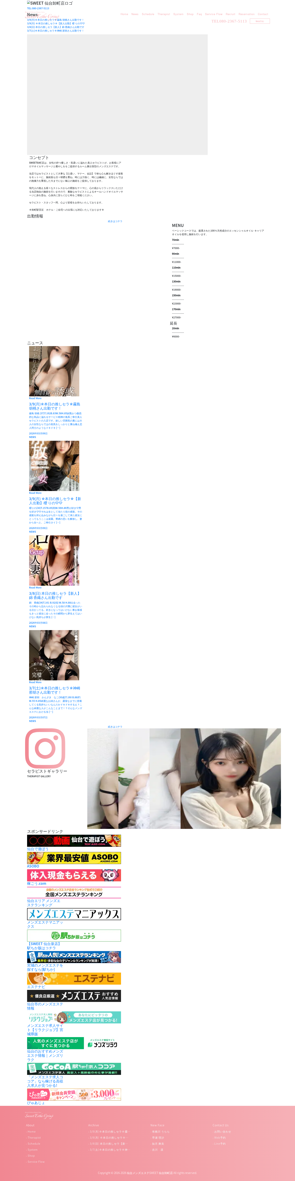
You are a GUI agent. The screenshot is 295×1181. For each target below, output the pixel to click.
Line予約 (220, 1143)
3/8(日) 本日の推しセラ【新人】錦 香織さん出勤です (55, 27)
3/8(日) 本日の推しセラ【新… (109, 1143)
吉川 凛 (157, 1149)
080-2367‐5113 (233, 21)
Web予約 (260, 21)
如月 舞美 (158, 1143)
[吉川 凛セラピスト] (231, 778)
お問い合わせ (222, 1131)
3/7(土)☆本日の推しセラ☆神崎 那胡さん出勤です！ (55, 30)
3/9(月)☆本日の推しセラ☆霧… (110, 1131)
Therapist (164, 14)
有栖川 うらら (161, 1131)
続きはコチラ (115, 221)
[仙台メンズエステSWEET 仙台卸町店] (42, 15)
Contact (263, 14)
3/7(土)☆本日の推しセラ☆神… (110, 1149)
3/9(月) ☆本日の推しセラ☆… (109, 1137)
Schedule (148, 14)
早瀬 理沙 (158, 1137)
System (178, 14)
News (135, 14)
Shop (190, 14)
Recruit (230, 14)
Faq (199, 14)
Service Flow (214, 14)
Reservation (247, 14)
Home (124, 14)
